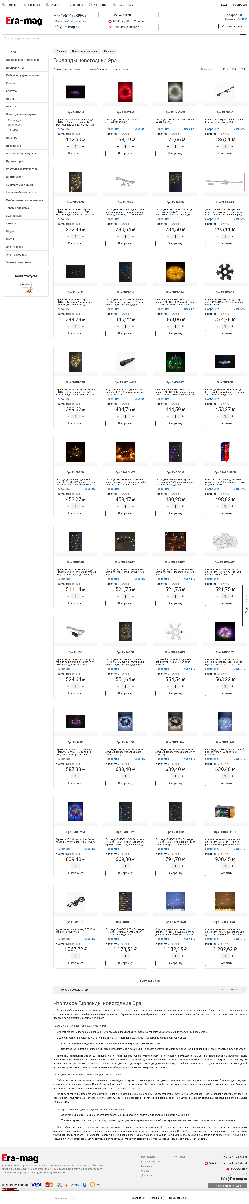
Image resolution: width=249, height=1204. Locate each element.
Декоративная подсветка (22, 59)
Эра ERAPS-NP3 (175, 562)
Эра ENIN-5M (125, 292)
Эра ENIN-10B (125, 652)
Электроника (14, 246)
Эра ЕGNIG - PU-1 (225, 832)
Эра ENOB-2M (175, 472)
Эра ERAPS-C (225, 112)
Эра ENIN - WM (75, 832)
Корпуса (11, 90)
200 (243, 69)
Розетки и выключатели (22, 169)
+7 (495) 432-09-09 (70, 15)
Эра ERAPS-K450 (125, 382)
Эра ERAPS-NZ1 (125, 472)
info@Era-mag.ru (233, 1179)
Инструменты (15, 67)
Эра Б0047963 (125, 112)
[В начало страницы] (192, 1197)
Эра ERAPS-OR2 (175, 652)
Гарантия (34, 4)
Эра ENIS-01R (175, 832)
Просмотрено (176, 1198)
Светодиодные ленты (20, 184)
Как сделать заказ (65, 1198)
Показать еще (150, 981)
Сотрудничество (150, 1161)
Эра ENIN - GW (175, 742)
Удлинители (14, 215)
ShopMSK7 (238, 1169)
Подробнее (63, 129)
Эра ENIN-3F (75, 292)
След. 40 (233, 989)
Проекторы (15, 125)
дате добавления (97, 69)
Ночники (11, 138)
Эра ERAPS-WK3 (225, 562)
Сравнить (137, 1198)
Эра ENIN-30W (175, 292)
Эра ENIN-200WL (225, 922)
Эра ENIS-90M (175, 382)
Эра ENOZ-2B (75, 562)
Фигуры (13, 129)
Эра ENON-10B (75, 382)
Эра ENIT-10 (125, 202)
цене (77, 69)
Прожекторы (14, 161)
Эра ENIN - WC (225, 742)
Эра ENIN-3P (75, 742)
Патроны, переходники (21, 153)
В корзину (75, 153)
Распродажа (148, 1156)
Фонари (11, 223)
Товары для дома (17, 207)
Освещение (13, 145)
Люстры (11, 106)
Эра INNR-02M (225, 652)
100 (234, 69)
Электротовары (16, 254)
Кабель (11, 83)
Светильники (14, 176)
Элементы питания (18, 262)
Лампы (10, 98)
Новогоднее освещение (21, 114)
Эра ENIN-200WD (175, 922)
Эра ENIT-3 (75, 652)
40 (224, 69)
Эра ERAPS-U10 (75, 922)
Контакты (100, 4)
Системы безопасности (21, 192)
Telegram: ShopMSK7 (126, 26)
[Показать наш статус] (25, 287)
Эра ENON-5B (75, 202)
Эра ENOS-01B (125, 922)
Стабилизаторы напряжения (24, 200)
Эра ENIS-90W (75, 472)
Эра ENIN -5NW (175, 112)
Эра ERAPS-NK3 (125, 562)
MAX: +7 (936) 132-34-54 (128, 21)
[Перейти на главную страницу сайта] (24, 21)
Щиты (10, 239)
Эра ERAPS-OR (225, 292)
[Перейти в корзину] (221, 18)
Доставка (76, 4)
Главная (61, 51)
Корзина (155, 1198)
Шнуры (10, 231)
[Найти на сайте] (243, 38)
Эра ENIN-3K (225, 382)
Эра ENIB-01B (175, 202)
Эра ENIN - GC (125, 742)
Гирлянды (14, 120)
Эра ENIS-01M (125, 832)
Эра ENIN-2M (75, 112)
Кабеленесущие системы (22, 75)
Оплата (55, 4)
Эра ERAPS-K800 (225, 472)
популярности (120, 69)
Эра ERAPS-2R (225, 202)
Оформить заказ (233, 26)
